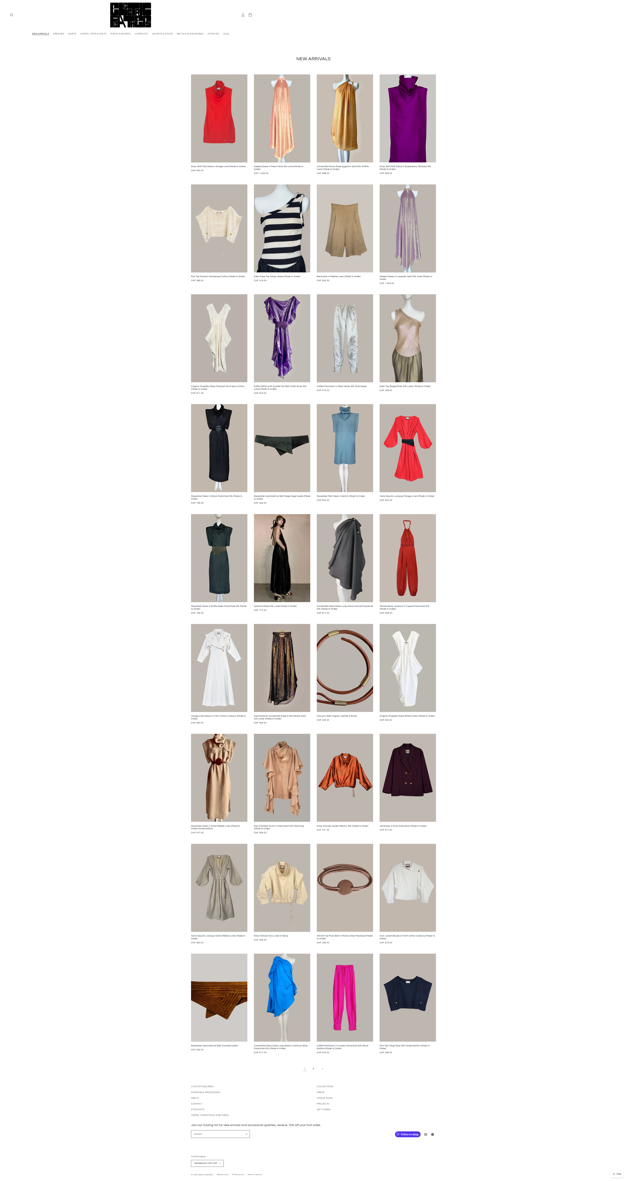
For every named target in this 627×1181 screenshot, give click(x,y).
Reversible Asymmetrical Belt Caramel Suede (214, 1046)
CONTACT (196, 1104)
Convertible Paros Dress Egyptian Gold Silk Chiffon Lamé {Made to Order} (343, 167)
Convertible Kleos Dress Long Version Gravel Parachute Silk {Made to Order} (345, 607)
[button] (11, 15)
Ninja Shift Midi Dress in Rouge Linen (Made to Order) (218, 166)
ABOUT (195, 1098)
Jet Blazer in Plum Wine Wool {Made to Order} (403, 826)
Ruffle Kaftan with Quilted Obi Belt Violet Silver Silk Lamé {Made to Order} (280, 387)
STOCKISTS (197, 1109)
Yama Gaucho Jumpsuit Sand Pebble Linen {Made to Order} (218, 937)
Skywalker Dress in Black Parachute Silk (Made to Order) (216, 497)
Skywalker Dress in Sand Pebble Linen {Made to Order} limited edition (215, 827)
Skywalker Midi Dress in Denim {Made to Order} (341, 496)
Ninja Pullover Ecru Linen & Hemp (271, 936)
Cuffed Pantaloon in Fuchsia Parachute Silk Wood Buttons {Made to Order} (342, 1047)
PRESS (321, 1092)
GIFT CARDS (324, 1109)
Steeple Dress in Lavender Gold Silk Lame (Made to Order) (406, 277)
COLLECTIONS (325, 1086)
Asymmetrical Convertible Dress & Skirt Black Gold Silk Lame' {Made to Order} (280, 717)
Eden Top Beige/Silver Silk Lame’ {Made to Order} (405, 386)
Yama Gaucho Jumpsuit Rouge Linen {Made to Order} (407, 496)
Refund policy (223, 1174)
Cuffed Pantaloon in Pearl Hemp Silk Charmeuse (342, 386)
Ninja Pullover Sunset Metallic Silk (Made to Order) (342, 826)
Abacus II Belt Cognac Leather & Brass (337, 716)
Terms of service (254, 1174)
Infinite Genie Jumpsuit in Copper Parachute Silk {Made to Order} (404, 607)
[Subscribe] (246, 1134)
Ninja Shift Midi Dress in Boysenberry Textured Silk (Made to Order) (405, 167)
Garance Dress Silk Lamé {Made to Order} (275, 606)
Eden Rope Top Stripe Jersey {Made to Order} (277, 276)
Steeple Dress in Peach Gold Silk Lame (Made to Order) (278, 167)
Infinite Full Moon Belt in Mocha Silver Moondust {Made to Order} (345, 937)
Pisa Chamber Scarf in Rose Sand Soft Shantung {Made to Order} (279, 827)
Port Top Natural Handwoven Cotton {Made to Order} (218, 276)
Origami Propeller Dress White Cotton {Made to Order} (407, 716)
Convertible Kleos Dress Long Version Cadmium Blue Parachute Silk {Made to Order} (280, 1047)
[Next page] (322, 1068)
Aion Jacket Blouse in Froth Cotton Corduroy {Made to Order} (407, 937)
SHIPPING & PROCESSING (205, 1092)
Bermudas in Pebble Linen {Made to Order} (339, 276)
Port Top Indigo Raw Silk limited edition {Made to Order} (405, 1047)
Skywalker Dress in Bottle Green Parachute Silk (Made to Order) (218, 607)
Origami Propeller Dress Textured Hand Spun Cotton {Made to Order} (217, 387)
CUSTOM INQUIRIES (202, 1086)
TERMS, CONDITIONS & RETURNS (210, 1115)
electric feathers (205, 1175)
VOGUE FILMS (325, 1098)
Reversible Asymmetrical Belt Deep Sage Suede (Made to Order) (282, 497)
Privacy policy (238, 1174)
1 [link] (304, 1068)
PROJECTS (323, 1104)
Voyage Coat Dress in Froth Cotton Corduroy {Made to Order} (218, 717)
